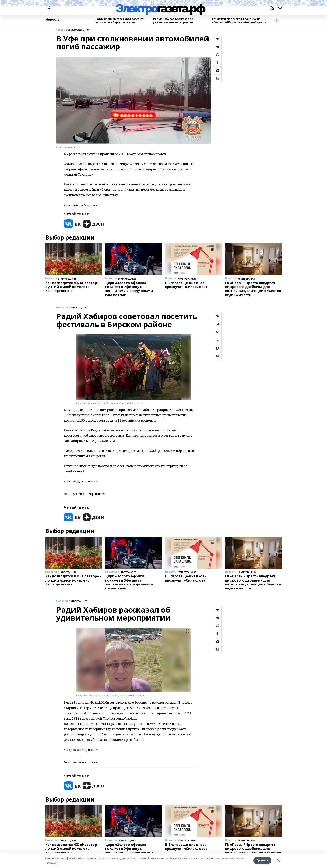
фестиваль (79, 494)
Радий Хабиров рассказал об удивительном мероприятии (173, 20)
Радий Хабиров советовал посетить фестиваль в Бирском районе (120, 20)
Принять (262, 860)
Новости (62, 307)
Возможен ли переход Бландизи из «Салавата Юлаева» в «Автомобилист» (239, 20)
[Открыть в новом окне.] (72, 223)
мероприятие (97, 494)
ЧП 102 (60, 30)
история (94, 762)
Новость (52, 19)
